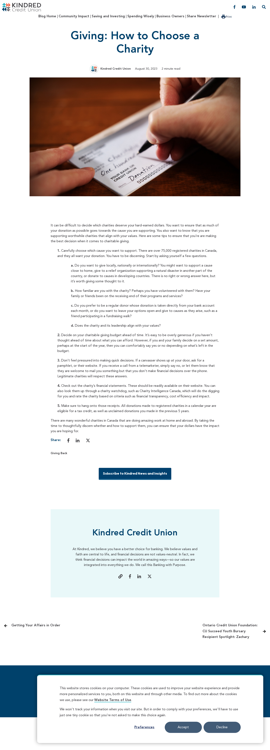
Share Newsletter (201, 16)
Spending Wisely (140, 16)
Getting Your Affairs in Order (35, 625)
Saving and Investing (108, 16)
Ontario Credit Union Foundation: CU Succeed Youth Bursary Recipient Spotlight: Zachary (230, 631)
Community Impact (74, 16)
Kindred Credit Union (115, 68)
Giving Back (59, 453)
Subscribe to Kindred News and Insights (135, 473)
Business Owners (170, 16)
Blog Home (47, 16)
